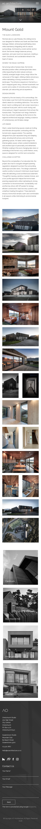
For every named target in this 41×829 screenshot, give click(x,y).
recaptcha (32, 807)
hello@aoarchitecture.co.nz (11, 750)
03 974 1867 (6, 746)
